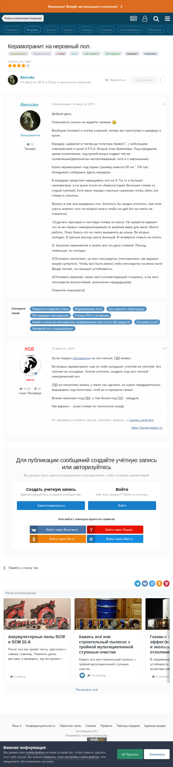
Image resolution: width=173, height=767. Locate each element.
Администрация (155, 725)
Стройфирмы (130, 29)
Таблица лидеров (128, 725)
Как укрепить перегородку (126, 309)
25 (39, 388)
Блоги (51, 29)
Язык (15, 725)
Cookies (91, 725)
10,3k (27, 388)
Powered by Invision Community (87, 735)
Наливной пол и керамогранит (52, 328)
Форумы (32, 29)
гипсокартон (82, 358)
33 (32, 144)
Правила (106, 725)
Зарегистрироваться (51, 505)
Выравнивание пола (88, 309)
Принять (131, 754)
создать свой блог (141, 420)
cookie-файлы (35, 752)
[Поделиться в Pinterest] (166, 583)
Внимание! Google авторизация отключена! (83, 6)
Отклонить (157, 754)
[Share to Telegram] (137, 583)
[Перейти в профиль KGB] (30, 365)
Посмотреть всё (87, 689)
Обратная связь (70, 725)
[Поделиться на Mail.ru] (152, 583)
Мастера (155, 29)
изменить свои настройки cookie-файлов (71, 757)
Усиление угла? (147, 322)
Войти (122, 505)
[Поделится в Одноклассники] (159, 583)
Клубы (68, 29)
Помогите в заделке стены (50, 309)
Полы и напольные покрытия (69, 82)
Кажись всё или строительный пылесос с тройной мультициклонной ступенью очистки (106, 644)
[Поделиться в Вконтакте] (145, 583)
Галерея (106, 29)
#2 (164, 348)
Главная (12, 29)
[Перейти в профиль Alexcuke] (13, 80)
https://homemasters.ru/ (147, 427)
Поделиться (117, 80)
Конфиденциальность (40, 725)
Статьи (86, 29)
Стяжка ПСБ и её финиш (92, 315)
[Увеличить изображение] (114, 122)
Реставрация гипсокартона (50, 315)
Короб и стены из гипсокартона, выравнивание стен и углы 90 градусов (81, 322)
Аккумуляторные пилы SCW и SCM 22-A (36, 639)
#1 (164, 104)
